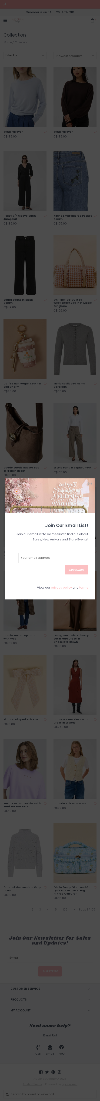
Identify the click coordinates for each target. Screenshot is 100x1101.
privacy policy (61, 587)
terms (83, 587)
